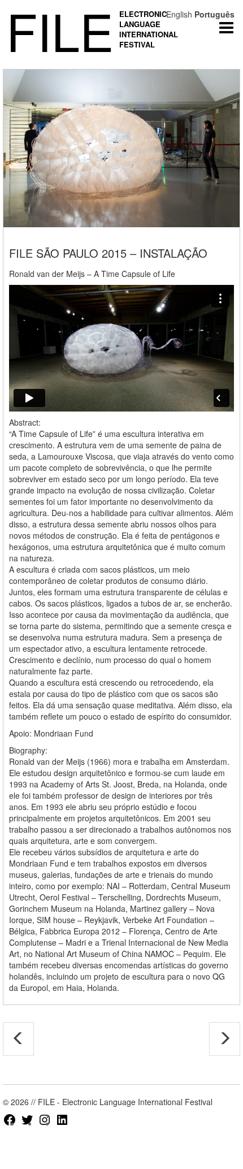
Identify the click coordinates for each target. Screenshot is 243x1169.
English (179, 14)
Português (214, 14)
